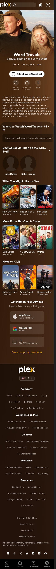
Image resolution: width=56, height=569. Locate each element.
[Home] (5, 5)
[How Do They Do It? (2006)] (10, 200)
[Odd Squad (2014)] (10, 240)
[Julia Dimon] (11, 165)
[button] (48, 5)
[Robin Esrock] (28, 165)
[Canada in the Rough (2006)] (45, 280)
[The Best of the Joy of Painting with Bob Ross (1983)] (28, 200)
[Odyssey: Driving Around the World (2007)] (10, 280)
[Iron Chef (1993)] (45, 200)
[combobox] (26, 4)
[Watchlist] (40, 5)
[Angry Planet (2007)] (28, 280)
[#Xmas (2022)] (45, 240)
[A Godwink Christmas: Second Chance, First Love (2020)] (28, 240)
